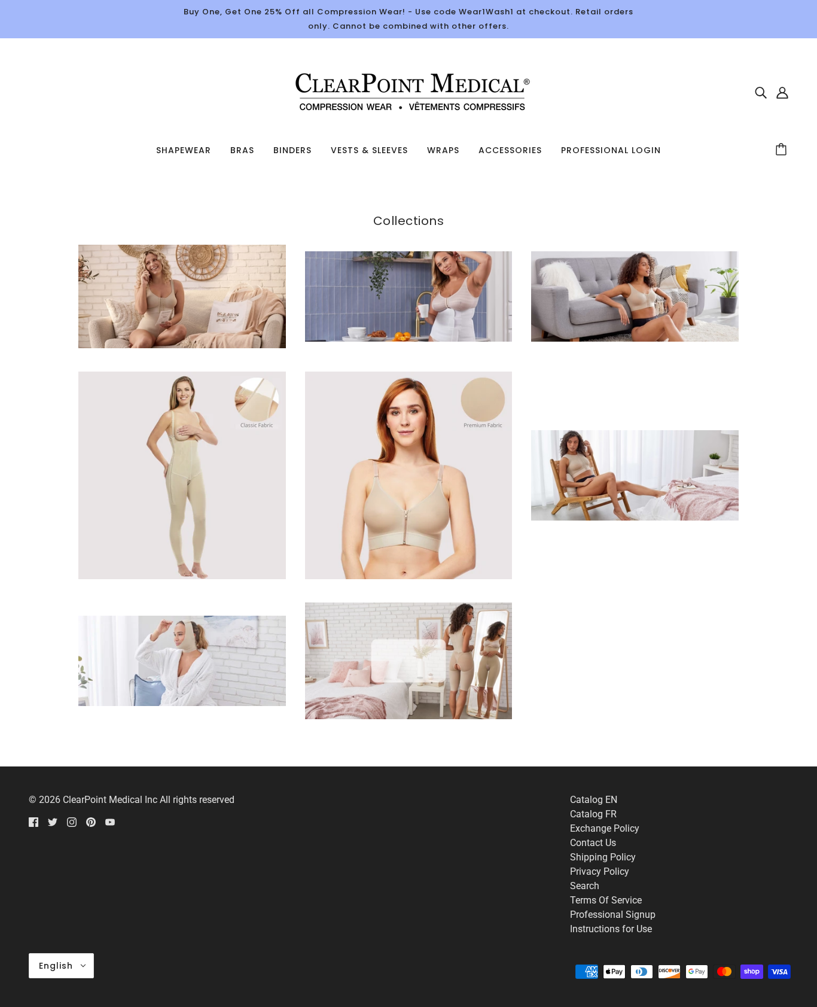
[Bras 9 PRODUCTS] (635, 338)
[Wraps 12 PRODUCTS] (182, 702)
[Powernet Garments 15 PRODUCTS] (182, 576)
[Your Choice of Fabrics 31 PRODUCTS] (409, 716)
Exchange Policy (604, 828)
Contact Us (593, 842)
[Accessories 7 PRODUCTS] (182, 345)
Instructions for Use (611, 929)
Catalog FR (593, 814)
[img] (761, 92)
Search (584, 886)
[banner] (408, 91)
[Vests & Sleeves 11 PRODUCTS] (635, 517)
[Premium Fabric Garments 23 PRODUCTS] (409, 576)
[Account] (782, 92)
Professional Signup (613, 914)
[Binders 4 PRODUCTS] (409, 338)
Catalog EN (593, 799)
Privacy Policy (599, 871)
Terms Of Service (606, 900)
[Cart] (783, 150)
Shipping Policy (603, 857)
